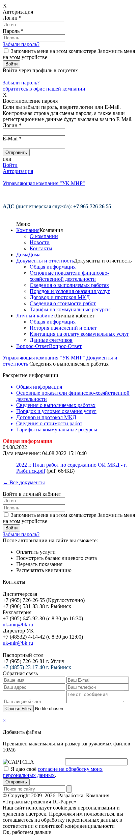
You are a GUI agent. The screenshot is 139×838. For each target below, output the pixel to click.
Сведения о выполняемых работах (69, 285)
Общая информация (53, 267)
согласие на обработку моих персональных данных (53, 772)
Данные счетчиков (51, 340)
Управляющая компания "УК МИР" (44, 357)
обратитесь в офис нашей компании (44, 89)
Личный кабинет (35, 315)
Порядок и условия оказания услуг (70, 291)
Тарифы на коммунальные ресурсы (70, 309)
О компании (44, 236)
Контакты (41, 248)
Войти (10, 165)
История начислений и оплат (63, 328)
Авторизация (18, 171)
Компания (27, 230)
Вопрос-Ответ (32, 346)
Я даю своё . (53, 772)
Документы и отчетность (45, 261)
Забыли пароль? (21, 44)
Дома (22, 254)
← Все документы (24, 482)
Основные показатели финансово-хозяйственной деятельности (69, 276)
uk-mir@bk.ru (18, 624)
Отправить (16, 781)
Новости (40, 242)
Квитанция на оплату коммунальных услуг (79, 334)
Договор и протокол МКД (60, 297)
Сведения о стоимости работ (63, 303)
